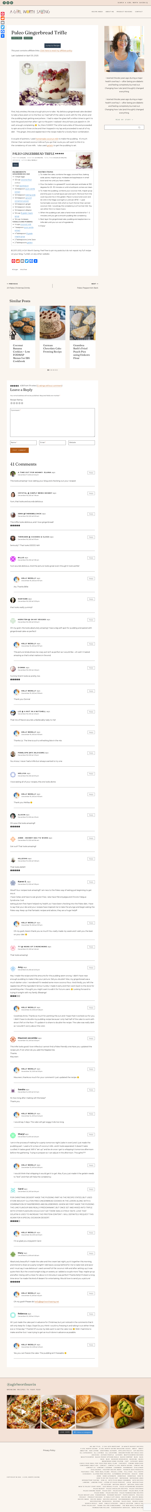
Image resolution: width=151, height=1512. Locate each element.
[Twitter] (2, 27)
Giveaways (87, 1474)
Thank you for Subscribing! (109, 1505)
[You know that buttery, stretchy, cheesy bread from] (23, 1412)
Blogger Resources (119, 1459)
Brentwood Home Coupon (112, 1461)
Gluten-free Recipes (102, 1474)
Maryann (23, 599)
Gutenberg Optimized (121, 1474)
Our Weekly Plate (110, 1486)
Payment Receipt (114, 1495)
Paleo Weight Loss (86, 1495)
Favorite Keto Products (133, 1469)
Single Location (126, 1503)
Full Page (128, 1472)
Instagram (124, 1478)
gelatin (50, 145)
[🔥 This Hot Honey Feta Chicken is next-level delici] (58, 1412)
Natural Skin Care (135, 1484)
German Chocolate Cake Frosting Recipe (52, 348)
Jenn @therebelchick (30, 514)
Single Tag (139, 1503)
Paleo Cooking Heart (92, 1490)
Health (135, 1474)
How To (140, 1476)
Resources (107, 1501)
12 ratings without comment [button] (49, 386)
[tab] (48, 370)
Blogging (133, 1459)
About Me (110, 11)
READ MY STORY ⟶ (124, 120)
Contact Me (138, 1465)
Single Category (111, 1503)
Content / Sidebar (104, 1467)
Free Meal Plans (102, 1472)
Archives (95, 1455)
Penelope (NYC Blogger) (31, 753)
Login (128, 1482)
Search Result (91, 1503)
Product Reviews (124, 11)
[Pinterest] (11, 2)
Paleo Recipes (112, 1493)
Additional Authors (108, 1450)
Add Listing (94, 1450)
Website (72, 442)
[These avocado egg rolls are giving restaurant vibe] (127, 1412)
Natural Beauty (119, 1484)
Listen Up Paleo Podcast (114, 1482)
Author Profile (107, 1455)
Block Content (126, 1457)
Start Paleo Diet (89, 1505)
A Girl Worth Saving (89, 1448)
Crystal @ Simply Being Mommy (35, 493)
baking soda (30, 195)
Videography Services (120, 1507)
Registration (95, 1501)
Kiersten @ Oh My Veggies (32, 620)
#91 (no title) (95, 1446)
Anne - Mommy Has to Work (33, 838)
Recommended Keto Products (131, 1499)
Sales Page (126, 1501)
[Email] (2, 22)
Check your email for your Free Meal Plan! (98, 1463)
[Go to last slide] (13, 337)
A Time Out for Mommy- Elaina (34, 472)
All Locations (111, 1453)
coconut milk (25, 224)
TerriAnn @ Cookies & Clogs (33, 537)
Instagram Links (136, 1478)
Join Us (104, 1480)
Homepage (122, 1476)
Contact (139, 11)
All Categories (86, 1453)
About (134, 1448)
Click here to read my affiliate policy (56, 51)
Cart (127, 1461)
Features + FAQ (87, 1472)
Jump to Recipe (53, 45)
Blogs (141, 1459)
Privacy (82, 1497)
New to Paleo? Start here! (90, 1486)
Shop (101, 1503)
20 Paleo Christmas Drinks (18, 286)
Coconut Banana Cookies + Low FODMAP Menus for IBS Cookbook (21, 353)
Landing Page (96, 1482)
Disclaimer (138, 1467)
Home (141, 1474)
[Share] (2, 36)
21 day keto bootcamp (111, 1446)
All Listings (99, 1453)
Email (43, 442)
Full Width (138, 1472)
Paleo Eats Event (120, 1490)
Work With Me (137, 1507)
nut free (23, 269)
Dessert (28, 38)
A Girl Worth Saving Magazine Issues (115, 1448)
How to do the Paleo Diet (107, 1478)
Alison (21, 815)
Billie (21, 558)
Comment (16, 410)
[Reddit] (2, 18)
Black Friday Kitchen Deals (107, 1457)
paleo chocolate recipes (117, 1488)
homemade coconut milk (47, 139)
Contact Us (91, 1467)
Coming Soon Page (135, 1463)
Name (14, 442)
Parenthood (100, 1495)
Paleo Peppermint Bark (87, 286)
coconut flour (26, 180)
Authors (119, 1455)
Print (16, 165)
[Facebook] (4, 2)
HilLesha (22, 859)
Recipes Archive (110, 1499)
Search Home (137, 1501)
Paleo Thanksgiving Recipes (131, 1493)
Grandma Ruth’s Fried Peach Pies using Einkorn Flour (81, 352)
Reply (91, 473)
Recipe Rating (16, 400)
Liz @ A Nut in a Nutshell (32, 711)
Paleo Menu (99, 1493)
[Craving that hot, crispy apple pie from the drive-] (93, 1412)
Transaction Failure (101, 1507)
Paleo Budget (99, 1488)
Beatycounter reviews (133, 1455)
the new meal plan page (132, 1505)
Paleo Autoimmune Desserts (131, 1486)
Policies (139, 1495)
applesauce (24, 186)
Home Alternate (109, 1476)
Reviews (116, 1501)
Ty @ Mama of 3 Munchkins (32, 947)
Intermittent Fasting (90, 1480)
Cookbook (118, 1467)
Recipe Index (97, 11)
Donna (21, 668)
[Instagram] (8, 2)
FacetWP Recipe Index (112, 1469)
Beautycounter (87, 1457)
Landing (86, 1482)
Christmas (16, 38)
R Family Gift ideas (112, 1497)
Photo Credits (129, 1495)
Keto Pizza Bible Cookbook (119, 1480)
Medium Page (138, 1482)
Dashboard (128, 1467)
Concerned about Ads (89, 1465)
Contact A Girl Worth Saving (120, 1465)
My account (106, 1484)
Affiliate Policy (125, 1450)
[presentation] (22, 323)
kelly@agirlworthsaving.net (47, 1302)
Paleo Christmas (136, 1488)
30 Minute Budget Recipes (132, 1446)
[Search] (139, 127)
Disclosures (96, 1469)
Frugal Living (117, 1472)
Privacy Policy (49, 1450)
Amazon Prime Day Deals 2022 (131, 1453)
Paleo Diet (106, 1490)
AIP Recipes (138, 1450)
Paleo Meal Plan (136, 1490)
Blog (136, 1457)
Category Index (136, 1461)
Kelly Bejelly (28, 578)
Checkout (123, 1463)
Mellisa (22, 773)
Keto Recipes (137, 1480)
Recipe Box (126, 1497)
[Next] (92, 337)
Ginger (15, 269)
